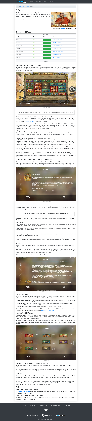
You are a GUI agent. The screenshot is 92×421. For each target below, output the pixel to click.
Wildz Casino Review (57, 39)
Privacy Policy (67, 405)
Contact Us (32, 405)
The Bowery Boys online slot (47, 310)
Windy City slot (46, 234)
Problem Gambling (43, 405)
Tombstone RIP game (29, 121)
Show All (46, 61)
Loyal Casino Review (57, 45)
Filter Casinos (45, 34)
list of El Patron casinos (24, 391)
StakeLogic (63, 28)
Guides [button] (46, 1)
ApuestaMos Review (57, 48)
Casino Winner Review (58, 51)
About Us (24, 405)
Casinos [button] (31, 1)
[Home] (22, 2)
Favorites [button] (51, 1)
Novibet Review (56, 57)
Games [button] (41, 1)
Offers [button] (36, 1)
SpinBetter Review (57, 54)
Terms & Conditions (55, 405)
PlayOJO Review (57, 42)
